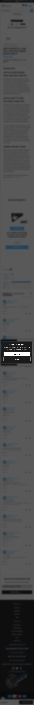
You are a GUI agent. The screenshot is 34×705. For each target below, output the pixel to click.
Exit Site (17, 359)
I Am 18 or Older (17, 354)
